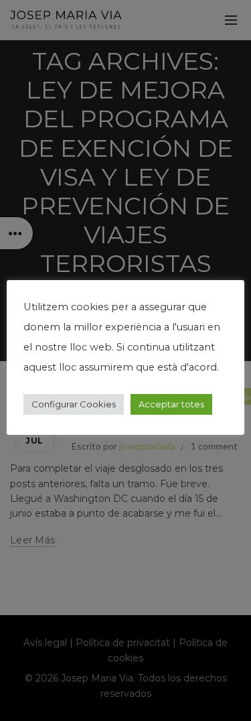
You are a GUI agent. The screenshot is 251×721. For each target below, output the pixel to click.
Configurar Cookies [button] (73, 404)
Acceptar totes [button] (171, 404)
